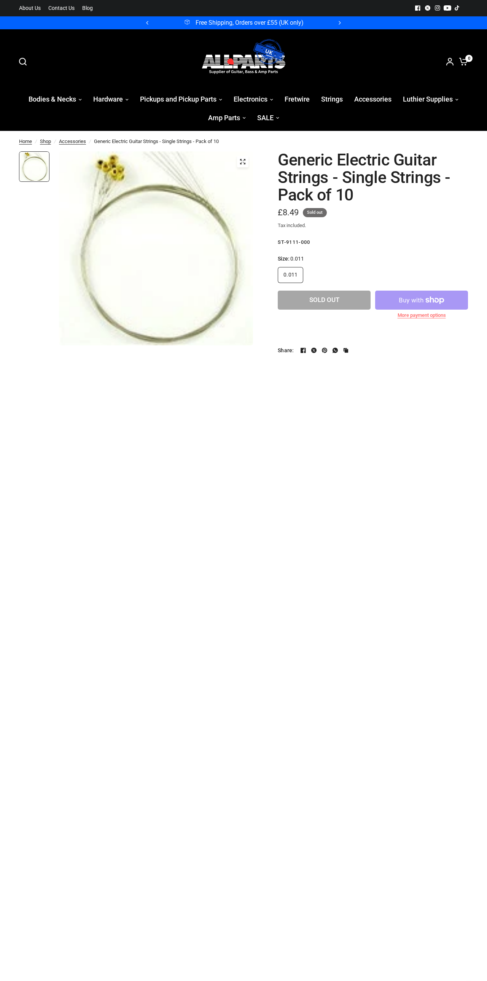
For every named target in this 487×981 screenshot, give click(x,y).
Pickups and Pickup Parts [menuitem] (178, 99)
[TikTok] (457, 8)
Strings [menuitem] (332, 99)
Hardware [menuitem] (108, 99)
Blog (87, 8)
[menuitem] (32, 8)
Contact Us (61, 8)
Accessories (72, 141)
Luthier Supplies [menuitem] (428, 99)
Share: (286, 350)
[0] (461, 61)
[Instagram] (437, 8)
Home (25, 141)
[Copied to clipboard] (345, 350)
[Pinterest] (324, 350)
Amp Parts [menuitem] (224, 118)
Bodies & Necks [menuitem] (52, 99)
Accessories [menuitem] (373, 99)
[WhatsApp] (335, 350)
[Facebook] (418, 8)
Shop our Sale (275, 22)
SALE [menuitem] (265, 118)
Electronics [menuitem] (250, 99)
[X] (428, 8)
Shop (45, 141)
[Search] (24, 61)
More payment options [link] (422, 315)
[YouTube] (447, 8)
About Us (30, 8)
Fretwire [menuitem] (297, 99)
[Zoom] (242, 161)
